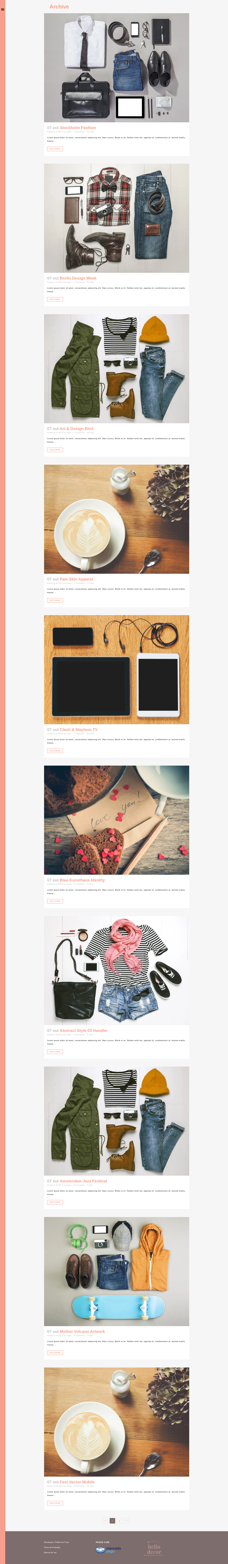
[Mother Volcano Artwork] (116, 1271)
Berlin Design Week (78, 278)
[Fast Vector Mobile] (116, 1422)
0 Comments (79, 132)
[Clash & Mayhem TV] (116, 669)
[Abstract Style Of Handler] (116, 970)
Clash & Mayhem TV (79, 729)
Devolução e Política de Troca (56, 1542)
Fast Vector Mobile (77, 1482)
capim (68, 132)
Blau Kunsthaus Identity (82, 880)
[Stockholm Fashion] (116, 67)
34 (90, 282)
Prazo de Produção (52, 1547)
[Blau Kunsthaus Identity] (116, 820)
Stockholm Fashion (78, 127)
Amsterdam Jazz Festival (83, 1181)
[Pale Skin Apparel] (116, 519)
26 (90, 433)
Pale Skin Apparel (76, 579)
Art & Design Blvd (76, 428)
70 (90, 583)
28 (90, 132)
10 (90, 1486)
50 (90, 734)
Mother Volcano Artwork (82, 1331)
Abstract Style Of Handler (84, 1030)
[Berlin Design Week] (116, 218)
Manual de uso (50, 1552)
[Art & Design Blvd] (116, 368)
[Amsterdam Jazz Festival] (116, 1121)
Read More (55, 149)
